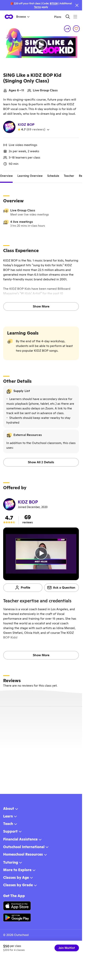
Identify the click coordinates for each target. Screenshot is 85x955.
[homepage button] (9, 17)
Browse (21, 16)
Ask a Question (64, 587)
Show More (41, 306)
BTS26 (54, 3)
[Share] (67, 28)
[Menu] (75, 17)
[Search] (67, 16)
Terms (37, 7)
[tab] (6, 176)
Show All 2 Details (41, 462)
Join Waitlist (67, 948)
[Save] (76, 28)
